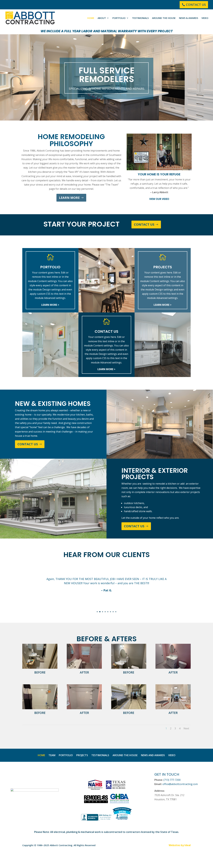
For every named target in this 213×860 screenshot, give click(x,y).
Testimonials (140, 17)
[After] (173, 708)
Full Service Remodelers (107, 74)
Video (204, 17)
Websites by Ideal (180, 845)
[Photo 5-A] (84, 667)
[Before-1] (128, 708)
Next (186, 728)
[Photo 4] (128, 667)
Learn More (69, 198)
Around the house (164, 17)
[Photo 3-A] (84, 708)
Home (90, 17)
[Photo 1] (39, 667)
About (102, 17)
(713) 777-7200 (172, 780)
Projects (82, 755)
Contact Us (196, 4)
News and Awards (153, 755)
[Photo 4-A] (173, 667)
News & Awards (188, 17)
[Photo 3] (39, 708)
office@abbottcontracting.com (180, 784)
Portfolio (119, 17)
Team (51, 755)
